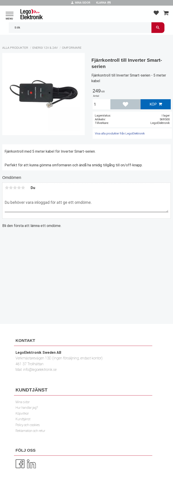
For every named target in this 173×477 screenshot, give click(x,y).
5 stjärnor (23, 188)
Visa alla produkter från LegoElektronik (120, 133)
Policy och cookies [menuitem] (28, 425)
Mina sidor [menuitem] (23, 402)
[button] (10, 14)
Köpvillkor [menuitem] (22, 413)
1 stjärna (7, 188)
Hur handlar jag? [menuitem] (27, 408)
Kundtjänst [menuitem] (23, 419)
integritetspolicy (116, 294)
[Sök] (157, 27)
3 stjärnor (15, 188)
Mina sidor (82, 2)
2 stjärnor (11, 188)
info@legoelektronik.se (40, 369)
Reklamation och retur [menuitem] (30, 431)
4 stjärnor (19, 188)
